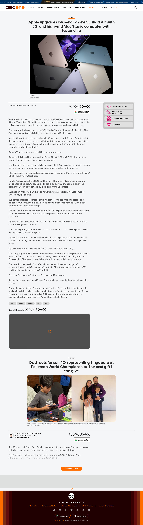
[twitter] (74, 106)
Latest (31, 7)
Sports (104, 7)
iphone (21, 303)
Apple (12, 303)
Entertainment (53, 7)
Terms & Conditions (106, 506)
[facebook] (71, 106)
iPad (38, 303)
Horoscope (80, 7)
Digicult (93, 7)
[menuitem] (31, 7)
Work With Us (87, 506)
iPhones (30, 303)
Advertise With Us (49, 506)
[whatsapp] (81, 106)
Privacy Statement (69, 506)
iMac (46, 303)
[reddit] (85, 106)
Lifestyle (67, 7)
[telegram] (78, 106)
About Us (32, 506)
